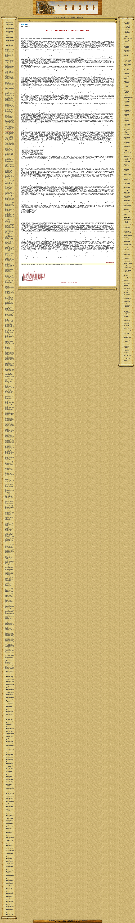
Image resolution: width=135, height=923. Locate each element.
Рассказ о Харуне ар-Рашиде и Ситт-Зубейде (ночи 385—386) (9, 307)
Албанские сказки (9, 35)
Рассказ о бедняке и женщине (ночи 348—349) (9, 272)
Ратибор (125, 278)
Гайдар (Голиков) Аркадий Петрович (127, 104)
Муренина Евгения (127, 239)
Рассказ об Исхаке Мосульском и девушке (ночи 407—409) (9, 368)
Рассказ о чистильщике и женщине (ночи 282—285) (9, 224)
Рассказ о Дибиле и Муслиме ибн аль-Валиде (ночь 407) (9, 365)
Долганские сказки (9, 711)
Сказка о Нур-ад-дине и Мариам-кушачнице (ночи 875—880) (9, 621)
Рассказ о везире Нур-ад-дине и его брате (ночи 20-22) (9, 84)
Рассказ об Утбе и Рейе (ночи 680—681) (9, 535)
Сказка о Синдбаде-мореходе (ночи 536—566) (9, 459)
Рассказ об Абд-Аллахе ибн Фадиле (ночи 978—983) (9, 658)
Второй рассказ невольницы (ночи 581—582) (9, 489)
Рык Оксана (126, 280)
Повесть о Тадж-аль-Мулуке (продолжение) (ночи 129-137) (9, 142)
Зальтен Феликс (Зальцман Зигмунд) (127, 177)
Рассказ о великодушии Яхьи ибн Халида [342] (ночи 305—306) (9, 239)
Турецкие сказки (9, 858)
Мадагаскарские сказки (9, 785)
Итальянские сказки (10, 733)
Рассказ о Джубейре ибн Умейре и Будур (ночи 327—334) (9, 251)
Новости (63, 17)
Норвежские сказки (10, 813)
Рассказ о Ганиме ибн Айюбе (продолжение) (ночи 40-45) (9, 117)
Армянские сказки (9, 669)
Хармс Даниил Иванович (126, 335)
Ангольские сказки (10, 43)
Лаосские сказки (9, 776)
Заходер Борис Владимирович (127, 181)
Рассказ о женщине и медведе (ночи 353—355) (9, 283)
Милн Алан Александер (126, 237)
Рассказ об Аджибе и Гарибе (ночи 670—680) (9, 533)
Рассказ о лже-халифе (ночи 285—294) (9, 226)
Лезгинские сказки (9, 779)
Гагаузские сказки (9, 699)
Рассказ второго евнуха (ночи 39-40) (9, 115)
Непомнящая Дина (127, 246)
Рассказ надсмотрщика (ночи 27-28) (9, 92)
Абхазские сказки (9, 22)
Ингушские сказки (9, 719)
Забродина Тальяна (127, 174)
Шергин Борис (126, 344)
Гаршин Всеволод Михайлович (127, 111)
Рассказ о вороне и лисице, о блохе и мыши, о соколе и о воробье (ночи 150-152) (9, 164)
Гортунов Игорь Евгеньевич (127, 125)
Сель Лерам (126, 292)
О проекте (73, 17)
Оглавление (7, 48)
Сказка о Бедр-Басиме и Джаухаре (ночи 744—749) (9, 574)
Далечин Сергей (127, 135)
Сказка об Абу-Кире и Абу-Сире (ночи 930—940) (9, 642)
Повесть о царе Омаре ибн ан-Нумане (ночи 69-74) (9, 126)
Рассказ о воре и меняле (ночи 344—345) (9, 263)
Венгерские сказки (9, 694)
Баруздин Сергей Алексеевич (127, 53)
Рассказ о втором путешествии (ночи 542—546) (9, 464)
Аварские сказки (9, 24)
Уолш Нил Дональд (127, 326)
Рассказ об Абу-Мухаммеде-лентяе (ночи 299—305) (9, 236)
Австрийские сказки (10, 28)
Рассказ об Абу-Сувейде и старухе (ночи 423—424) (9, 388)
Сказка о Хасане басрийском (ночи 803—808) (9, 591)
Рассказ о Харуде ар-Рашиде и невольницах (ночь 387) (9, 315)
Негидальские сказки (10, 801)
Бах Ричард (126, 55)
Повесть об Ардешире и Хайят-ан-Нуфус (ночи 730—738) (9, 570)
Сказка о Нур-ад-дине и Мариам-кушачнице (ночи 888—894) (9, 627)
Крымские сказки (9, 766)
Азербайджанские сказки (9, 32)
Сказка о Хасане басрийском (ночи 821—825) (9, 599)
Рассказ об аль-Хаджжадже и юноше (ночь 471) (9, 426)
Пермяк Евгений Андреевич (127, 256)
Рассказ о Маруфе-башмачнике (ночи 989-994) (9, 663)
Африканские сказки (10, 674)
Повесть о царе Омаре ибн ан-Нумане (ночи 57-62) (9, 123)
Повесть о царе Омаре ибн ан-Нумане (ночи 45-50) (9, 119)
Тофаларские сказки (10, 855)
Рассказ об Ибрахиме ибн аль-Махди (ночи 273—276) (9, 217)
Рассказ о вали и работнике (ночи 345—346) (9, 265)
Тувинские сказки (9, 856)
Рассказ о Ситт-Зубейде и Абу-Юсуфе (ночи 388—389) (9, 321)
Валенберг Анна (127, 84)
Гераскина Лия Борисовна (126, 115)
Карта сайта (62, 920)
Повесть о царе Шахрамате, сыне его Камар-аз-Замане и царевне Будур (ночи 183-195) (9, 184)
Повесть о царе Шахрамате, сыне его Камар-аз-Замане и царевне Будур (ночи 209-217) (9, 192)
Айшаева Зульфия (127, 25)
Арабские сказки (9, 45)
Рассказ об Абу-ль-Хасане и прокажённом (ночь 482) (9, 441)
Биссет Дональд (127, 69)
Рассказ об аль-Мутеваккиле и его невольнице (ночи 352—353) (9, 280)
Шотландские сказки (10, 898)
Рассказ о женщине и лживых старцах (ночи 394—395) (9, 339)
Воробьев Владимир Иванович (128, 98)
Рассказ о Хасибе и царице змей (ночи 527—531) (9, 456)
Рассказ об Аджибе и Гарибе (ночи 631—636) (9, 523)
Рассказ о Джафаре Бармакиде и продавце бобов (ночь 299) (9, 234)
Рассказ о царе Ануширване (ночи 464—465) (9, 417)
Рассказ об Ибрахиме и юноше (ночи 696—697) (9, 558)
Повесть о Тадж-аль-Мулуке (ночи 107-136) (9, 136)
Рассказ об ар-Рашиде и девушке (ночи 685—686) (9, 542)
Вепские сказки (9, 695)
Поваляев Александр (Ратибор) (128, 264)
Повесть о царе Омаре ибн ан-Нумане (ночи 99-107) (9, 134)
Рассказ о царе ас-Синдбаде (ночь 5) (8, 63)
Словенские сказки (10, 843)
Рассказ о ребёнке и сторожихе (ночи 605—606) (9, 514)
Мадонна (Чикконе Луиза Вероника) (127, 232)
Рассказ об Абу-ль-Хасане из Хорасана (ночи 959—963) (9, 650)
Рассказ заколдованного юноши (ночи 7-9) (9, 68)
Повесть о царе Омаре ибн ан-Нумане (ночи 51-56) (9, 121)
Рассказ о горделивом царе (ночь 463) (9, 411)
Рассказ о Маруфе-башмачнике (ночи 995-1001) (9, 665)
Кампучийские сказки (10, 745)
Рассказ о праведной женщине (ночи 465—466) (9, 419)
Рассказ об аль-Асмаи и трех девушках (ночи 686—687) (9, 544)
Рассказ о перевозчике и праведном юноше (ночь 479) (9, 437)
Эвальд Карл (126, 352)
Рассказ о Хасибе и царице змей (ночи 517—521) (9, 453)
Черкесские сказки (9, 883)
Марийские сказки (9, 790)
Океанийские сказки (10, 815)
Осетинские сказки (9, 820)
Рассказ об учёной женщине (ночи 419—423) (9, 387)
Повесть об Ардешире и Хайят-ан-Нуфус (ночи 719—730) (9, 567)
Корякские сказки (9, 763)
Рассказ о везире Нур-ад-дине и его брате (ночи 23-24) (9, 86)
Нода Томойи (126, 249)
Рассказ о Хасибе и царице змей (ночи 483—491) (9, 443)
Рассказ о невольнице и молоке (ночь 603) (9, 511)
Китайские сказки (9, 757)
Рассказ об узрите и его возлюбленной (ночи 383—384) (9, 299)
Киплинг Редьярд (127, 200)
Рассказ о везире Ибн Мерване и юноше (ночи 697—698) (9, 560)
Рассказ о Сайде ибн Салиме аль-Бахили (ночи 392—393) (9, 335)
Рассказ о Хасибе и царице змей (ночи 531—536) (9, 458)
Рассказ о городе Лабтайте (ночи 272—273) (9, 213)
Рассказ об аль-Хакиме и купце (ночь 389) (9, 323)
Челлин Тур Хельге (127, 337)
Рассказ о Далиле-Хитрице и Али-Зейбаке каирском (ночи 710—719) (9, 565)
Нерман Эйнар (126, 247)
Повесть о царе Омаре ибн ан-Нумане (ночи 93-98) (9, 133)
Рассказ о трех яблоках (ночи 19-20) (9, 82)
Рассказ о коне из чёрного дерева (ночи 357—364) (9, 286)
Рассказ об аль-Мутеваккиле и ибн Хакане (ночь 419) (9, 384)
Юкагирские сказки (10, 911)
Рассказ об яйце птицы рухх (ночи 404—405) (9, 361)
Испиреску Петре (127, 183)
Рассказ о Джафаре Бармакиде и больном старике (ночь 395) (9, 341)
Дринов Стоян (126, 154)
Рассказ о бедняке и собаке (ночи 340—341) (9, 258)
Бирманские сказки (10, 684)
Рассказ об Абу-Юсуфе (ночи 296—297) (9, 229)
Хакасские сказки (9, 877)
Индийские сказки (9, 722)
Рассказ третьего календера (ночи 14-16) (9, 77)
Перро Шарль (126, 258)
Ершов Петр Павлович (126, 165)
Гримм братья (126, 134)
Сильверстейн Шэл (127, 298)
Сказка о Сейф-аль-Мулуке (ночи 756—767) (9, 577)
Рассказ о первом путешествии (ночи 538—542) (9, 461)
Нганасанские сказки (10, 799)
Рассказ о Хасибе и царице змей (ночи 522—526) (9, 454)
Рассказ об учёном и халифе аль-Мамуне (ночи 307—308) (9, 243)
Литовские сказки (9, 781)
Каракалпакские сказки (9, 747)
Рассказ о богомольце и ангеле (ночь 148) (9, 155)
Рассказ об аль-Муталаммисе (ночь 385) (9, 305)
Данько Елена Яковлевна (126, 140)
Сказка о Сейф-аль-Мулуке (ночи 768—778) (9, 579)
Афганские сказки (9, 673)
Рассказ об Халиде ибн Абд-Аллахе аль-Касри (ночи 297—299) (9, 231)
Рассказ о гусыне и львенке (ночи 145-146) (9, 150)
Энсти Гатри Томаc (127, 355)
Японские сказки (9, 914)
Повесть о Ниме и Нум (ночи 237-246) (9, 197)
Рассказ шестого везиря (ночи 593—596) (9, 503)
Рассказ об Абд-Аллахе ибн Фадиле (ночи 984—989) (9, 660)
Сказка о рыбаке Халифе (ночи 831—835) (9, 603)
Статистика (68, 920)
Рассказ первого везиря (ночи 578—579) (9, 482)
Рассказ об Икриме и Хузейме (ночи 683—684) (9, 538)
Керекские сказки (9, 754)
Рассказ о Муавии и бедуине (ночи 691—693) (9, 551)
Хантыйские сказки (10, 878)
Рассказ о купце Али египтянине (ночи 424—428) (9, 394)
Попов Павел (126, 265)
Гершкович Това (127, 118)
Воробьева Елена (127, 99)
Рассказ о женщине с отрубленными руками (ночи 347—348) (9, 269)
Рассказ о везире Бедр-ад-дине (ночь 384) (9, 301)
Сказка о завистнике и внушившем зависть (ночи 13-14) (9, 75)
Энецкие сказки (9, 904)
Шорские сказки (9, 896)
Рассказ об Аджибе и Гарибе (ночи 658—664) (9, 530)
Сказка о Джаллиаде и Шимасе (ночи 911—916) (9, 637)
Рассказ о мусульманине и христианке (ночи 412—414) (9, 377)
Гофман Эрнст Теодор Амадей (127, 127)
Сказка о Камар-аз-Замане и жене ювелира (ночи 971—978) (9, 655)
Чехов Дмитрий (127, 339)
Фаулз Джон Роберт (127, 330)
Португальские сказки (9, 829)
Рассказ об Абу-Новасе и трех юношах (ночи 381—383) (9, 295)
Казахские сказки (9, 739)
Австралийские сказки (9, 26)
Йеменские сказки (9, 736)
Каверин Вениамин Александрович (127, 185)
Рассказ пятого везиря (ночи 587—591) (9, 499)
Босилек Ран (126, 73)
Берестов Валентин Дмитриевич (127, 61)
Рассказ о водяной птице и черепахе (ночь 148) (9, 156)
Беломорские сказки (10, 681)
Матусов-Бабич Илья (128, 235)
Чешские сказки (9, 888)
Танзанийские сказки (10, 850)
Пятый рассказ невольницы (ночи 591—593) (9, 501)
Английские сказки (10, 42)
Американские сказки (10, 40)
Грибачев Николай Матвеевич (127, 132)
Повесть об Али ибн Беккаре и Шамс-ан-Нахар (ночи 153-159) (9, 174)
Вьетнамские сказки (10, 697)
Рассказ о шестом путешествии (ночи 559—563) (9, 474)
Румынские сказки (9, 830)
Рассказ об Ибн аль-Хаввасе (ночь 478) (8, 433)
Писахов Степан (127, 261)
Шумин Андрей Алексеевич (127, 350)
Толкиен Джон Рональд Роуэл (127, 312)
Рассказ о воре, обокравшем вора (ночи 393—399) (9, 348)
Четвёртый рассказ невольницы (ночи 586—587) (9, 497)
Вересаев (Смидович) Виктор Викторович (127, 92)
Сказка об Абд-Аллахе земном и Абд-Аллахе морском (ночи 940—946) (9, 644)
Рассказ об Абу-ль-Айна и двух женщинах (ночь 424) (9, 392)
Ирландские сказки (10, 728)
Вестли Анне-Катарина (126, 95)
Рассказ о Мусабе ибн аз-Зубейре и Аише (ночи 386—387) (9, 312)
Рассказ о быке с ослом (9, 51)
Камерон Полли (127, 189)
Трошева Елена (127, 320)
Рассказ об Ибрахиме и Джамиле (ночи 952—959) (9, 648)
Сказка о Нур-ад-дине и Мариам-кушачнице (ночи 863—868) (9, 616)
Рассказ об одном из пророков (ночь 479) (8, 435)
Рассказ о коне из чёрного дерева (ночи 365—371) (9, 288)
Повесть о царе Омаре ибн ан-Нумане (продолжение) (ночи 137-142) (9, 144)
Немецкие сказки (9, 803)
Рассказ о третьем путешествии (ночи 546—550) (9, 467)
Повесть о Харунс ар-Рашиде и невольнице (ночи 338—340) (9, 256)
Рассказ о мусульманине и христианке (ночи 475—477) (9, 431)
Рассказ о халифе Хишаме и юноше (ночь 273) (9, 215)
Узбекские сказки (9, 864)
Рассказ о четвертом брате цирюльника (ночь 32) (9, 104)
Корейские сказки (9, 761)
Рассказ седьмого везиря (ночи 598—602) (9, 508)
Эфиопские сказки (9, 909)
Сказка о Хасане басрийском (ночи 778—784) (9, 581)
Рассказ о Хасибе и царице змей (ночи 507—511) (9, 449)
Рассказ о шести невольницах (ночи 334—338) (9, 253)
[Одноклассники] (24, 25)
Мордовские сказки (10, 796)
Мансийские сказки (10, 788)
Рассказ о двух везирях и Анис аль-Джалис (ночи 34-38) (9, 109)
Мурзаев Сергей (127, 241)
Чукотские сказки (9, 891)
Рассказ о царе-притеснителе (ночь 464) (9, 413)
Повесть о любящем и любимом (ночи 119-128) (9, 140)
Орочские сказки (9, 818)
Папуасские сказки (9, 823)
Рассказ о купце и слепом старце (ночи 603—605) (9, 513)
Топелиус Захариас (127, 318)
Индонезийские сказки (9, 725)
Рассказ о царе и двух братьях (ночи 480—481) (9, 439)
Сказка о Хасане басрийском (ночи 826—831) (9, 601)
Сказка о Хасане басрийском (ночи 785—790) (9, 583)
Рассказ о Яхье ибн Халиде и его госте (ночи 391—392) (9, 330)
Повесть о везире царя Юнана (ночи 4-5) (9, 62)
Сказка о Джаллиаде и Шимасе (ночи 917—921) (9, 639)
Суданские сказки (9, 845)
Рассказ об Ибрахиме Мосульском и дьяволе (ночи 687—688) (9, 547)
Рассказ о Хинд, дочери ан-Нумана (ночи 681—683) (9, 537)
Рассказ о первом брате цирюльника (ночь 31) (9, 99)
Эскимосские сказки (10, 906)
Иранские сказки (9, 726)
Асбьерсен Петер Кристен (127, 41)
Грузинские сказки (9, 704)
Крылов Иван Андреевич (126, 207)
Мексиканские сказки (10, 791)
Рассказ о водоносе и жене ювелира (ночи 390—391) (9, 327)
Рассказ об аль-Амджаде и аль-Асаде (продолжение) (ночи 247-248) (9, 199)
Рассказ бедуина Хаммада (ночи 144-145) (9, 148)
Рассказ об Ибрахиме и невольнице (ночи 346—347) (9, 267)
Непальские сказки (10, 806)
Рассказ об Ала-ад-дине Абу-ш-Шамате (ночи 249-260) (9, 205)
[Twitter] (23, 25)
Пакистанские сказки (10, 821)
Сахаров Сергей (127, 283)
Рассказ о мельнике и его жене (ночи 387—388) (9, 317)
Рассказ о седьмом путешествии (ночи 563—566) (9, 477)
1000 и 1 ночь (39, 20)
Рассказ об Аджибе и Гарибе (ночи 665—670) (9, 531)
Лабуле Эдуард (127, 211)
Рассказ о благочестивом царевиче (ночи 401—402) (9, 353)
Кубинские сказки (9, 768)
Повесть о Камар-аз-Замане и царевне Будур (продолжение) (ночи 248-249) (9, 202)
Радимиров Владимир (126, 273)
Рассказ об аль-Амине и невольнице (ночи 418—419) (9, 382)
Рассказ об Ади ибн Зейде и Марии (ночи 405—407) (9, 363)
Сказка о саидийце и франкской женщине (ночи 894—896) (9, 629)
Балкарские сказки (9, 676)
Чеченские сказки (9, 886)
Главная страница (55, 17)
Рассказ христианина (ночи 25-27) (8, 90)
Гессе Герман (126, 120)
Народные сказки (24, 20)
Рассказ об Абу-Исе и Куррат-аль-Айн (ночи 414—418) (9, 379)
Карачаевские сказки (10, 749)
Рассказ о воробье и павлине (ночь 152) (8, 172)
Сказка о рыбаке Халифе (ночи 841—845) (9, 607)
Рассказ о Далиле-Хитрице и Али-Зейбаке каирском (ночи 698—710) (9, 562)
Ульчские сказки (9, 869)
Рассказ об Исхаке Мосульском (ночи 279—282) (9, 222)
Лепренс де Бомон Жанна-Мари (127, 220)
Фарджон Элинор (127, 328)
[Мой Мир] (26, 25)
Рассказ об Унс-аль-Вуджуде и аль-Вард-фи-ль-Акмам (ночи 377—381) (9, 292)
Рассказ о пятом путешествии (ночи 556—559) (9, 472)
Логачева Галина (127, 227)
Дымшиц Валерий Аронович (127, 159)
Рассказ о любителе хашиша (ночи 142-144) (9, 146)
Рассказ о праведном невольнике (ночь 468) (9, 422)
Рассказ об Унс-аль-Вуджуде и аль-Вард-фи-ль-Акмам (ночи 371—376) (9, 290)
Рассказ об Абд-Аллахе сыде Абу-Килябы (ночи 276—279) (9, 219)
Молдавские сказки (10, 793)
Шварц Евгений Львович (127, 341)
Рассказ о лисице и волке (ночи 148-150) (9, 158)
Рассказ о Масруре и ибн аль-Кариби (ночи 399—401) (9, 351)
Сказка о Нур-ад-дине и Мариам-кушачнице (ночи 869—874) (9, 619)
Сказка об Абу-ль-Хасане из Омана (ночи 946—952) (9, 647)
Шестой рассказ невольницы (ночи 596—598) (9, 505)
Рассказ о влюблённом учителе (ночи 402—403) (9, 355)
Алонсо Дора (126, 29)
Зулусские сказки (9, 717)
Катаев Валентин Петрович (127, 193)
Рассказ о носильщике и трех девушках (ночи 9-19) (9, 69)
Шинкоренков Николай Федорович (126, 347)
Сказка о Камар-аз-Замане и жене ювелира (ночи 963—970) (9, 653)
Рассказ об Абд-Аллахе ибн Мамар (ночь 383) (9, 297)
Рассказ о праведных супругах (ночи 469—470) (9, 424)
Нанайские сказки (9, 798)
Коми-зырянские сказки (9, 760)
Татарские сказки (9, 851)
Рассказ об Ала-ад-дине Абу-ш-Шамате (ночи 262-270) (9, 208)
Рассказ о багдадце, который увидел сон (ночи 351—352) (9, 277)
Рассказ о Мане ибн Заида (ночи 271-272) (9, 211)
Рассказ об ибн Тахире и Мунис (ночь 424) (9, 390)
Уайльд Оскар (126, 323)
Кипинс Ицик (126, 198)
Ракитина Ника (126, 275)
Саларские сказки (9, 835)
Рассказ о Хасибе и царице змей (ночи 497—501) (9, 446)
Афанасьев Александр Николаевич (127, 44)
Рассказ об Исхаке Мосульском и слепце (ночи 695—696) (9, 555)
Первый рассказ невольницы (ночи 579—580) (9, 484)
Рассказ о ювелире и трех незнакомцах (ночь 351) (9, 275)
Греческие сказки (9, 703)
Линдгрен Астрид (127, 224)
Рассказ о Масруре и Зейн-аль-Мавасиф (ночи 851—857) (9, 611)
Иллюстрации (80, 17)
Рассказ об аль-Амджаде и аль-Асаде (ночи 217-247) (9, 195)
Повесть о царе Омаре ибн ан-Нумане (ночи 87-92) (9, 131)
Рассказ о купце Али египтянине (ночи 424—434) (9, 396)
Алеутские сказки (9, 37)
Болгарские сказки (9, 686)
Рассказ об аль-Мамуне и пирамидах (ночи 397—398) (9, 346)
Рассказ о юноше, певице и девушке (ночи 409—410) (9, 370)
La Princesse (27, 288)
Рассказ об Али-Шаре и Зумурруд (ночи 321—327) (9, 249)
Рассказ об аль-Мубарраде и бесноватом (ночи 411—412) (9, 374)
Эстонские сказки (9, 907)
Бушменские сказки (10, 692)
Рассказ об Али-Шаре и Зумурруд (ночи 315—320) (9, 247)
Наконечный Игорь (127, 244)
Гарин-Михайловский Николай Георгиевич (128, 108)
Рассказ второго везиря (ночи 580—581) (9, 487)
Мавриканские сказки (10, 782)
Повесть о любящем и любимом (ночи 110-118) (9, 138)
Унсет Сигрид (126, 325)
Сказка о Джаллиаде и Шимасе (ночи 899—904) (9, 634)
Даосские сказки (9, 706)
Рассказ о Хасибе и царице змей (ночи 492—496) (9, 444)
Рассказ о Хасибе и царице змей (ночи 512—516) (9, 451)
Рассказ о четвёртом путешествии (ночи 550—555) (9, 469)
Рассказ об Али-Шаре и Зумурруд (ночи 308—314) (9, 245)
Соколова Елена (127, 301)
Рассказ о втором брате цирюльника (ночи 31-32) (9, 101)
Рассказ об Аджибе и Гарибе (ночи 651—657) (9, 528)
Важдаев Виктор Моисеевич (127, 82)
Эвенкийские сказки (10, 899)
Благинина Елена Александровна (127, 71)
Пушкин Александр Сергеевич (127, 271)
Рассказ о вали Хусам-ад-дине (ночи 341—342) (9, 260)
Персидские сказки (10, 825)
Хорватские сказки (9, 880)
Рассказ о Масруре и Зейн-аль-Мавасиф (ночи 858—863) (9, 614)
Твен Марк (126, 308)
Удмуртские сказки (9, 861)
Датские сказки (9, 709)
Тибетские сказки (9, 853)
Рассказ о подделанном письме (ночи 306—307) (9, 241)
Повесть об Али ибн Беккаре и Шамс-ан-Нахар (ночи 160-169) (9, 176)
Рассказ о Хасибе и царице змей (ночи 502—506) (9, 448)
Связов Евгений (127, 288)
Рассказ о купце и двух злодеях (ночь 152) (9, 168)
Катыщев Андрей (127, 194)
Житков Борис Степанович (126, 170)
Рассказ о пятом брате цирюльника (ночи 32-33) (9, 106)
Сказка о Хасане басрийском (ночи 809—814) (9, 594)
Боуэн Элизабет (127, 75)
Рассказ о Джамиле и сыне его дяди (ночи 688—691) (9, 549)
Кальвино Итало (127, 187)
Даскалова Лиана (127, 142)
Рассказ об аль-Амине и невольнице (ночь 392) (9, 333)
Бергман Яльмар (127, 57)
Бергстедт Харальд (127, 58)
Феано (125, 331)
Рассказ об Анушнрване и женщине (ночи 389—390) (9, 325)
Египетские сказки (9, 716)
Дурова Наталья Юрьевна (127, 157)
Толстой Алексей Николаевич (127, 314)
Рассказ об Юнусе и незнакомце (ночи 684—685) (9, 540)
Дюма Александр (127, 161)
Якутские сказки (9, 912)
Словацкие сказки (9, 842)
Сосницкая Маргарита (126, 303)
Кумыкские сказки (9, 769)
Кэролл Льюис (126, 209)
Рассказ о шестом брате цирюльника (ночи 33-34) (9, 107)
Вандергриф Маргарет (126, 86)
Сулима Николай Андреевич (127, 306)
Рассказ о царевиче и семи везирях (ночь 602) (9, 509)
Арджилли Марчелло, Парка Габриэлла (128, 39)
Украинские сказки (9, 868)
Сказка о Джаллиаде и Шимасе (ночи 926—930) (9, 641)
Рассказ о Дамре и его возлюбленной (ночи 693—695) (9, 553)
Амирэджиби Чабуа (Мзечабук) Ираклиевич (127, 31)
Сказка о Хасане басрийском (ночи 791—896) (9, 586)
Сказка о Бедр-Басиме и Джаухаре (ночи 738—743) (9, 572)
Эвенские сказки (9, 901)
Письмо (57, 920)
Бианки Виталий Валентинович (127, 67)
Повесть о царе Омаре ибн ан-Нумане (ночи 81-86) (9, 129)
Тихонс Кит (126, 309)
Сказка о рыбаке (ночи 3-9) (9, 60)
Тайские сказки (9, 848)
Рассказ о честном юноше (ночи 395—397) (9, 344)
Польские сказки (9, 826)
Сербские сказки (9, 838)
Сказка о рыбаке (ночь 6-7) (9, 66)
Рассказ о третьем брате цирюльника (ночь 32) (9, 102)
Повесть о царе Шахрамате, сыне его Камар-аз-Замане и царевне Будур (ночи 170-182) (9, 180)
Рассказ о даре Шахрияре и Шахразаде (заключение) (9, 668)
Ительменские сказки (10, 734)
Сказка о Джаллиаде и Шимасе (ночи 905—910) (9, 636)
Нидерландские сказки (9, 810)
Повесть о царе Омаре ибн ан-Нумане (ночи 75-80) (9, 128)
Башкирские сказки (10, 679)
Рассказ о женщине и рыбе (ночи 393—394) (9, 337)
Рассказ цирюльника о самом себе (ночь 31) (9, 97)
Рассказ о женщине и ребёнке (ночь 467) (8, 421)
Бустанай (125, 78)
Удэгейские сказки (9, 863)
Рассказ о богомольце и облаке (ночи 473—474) (9, 429)
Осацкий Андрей (127, 254)
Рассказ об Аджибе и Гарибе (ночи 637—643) (9, 525)
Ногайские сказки (9, 812)
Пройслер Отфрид (127, 267)
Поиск (68, 17)
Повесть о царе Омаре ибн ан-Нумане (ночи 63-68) (9, 124)
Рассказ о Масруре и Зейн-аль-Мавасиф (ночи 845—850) (9, 609)
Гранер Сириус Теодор (127, 130)
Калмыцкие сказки (9, 741)
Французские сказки (10, 875)
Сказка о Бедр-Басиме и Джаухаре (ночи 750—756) (9, 575)
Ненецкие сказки (9, 804)
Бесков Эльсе (126, 62)
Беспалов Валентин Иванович (127, 65)
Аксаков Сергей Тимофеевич (127, 27)
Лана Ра (125, 214)
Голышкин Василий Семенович (127, 122)
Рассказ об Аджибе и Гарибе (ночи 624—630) (9, 521)
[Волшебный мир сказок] (67, 15)
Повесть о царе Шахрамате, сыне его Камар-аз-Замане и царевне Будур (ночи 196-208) (9, 188)
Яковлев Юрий (127, 360)
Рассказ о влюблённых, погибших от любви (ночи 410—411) (9, 372)
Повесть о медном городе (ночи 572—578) (9, 481)
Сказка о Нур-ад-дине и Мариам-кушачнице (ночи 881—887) (9, 624)
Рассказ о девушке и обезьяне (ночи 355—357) (9, 284)
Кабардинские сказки (10, 738)
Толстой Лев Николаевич (127, 317)
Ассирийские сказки (10, 671)
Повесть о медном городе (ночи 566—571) (9, 479)
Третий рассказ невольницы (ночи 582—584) (9, 493)
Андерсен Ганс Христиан (126, 36)
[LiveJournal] (27, 25)
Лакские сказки (9, 774)
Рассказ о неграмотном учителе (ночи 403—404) (9, 358)
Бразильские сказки (10, 689)
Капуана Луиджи (127, 190)
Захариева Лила (127, 179)
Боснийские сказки (10, 687)
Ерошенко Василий (127, 162)
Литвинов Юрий (127, 225)
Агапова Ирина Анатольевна (127, 23)
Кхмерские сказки (9, 773)
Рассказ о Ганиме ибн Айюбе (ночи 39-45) (9, 112)
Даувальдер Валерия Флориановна (128, 144)
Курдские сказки (9, 771)
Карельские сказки (9, 751)
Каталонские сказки (10, 752)
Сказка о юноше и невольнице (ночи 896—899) (9, 632)
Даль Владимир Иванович (127, 138)
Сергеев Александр (127, 296)
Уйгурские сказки (9, 866)
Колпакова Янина (127, 205)
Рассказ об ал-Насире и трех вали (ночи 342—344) (9, 261)
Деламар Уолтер (127, 146)
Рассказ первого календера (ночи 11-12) (9, 71)
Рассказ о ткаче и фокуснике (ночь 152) (9, 170)
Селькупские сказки (10, 837)
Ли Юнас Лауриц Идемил (127, 222)
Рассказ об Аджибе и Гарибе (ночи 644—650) (9, 526)
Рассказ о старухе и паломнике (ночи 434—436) (9, 399)
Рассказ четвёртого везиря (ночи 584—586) (9, 495)
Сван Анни (126, 285)
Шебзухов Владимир (128, 343)
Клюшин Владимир (127, 203)
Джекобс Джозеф (127, 148)
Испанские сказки (9, 731)
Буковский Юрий (127, 76)
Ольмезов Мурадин (127, 252)
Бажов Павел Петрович (126, 47)
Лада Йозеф (126, 212)
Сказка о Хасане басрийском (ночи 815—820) (9, 596)
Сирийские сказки (9, 840)
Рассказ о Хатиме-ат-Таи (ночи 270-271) (9, 210)
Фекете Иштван (127, 333)
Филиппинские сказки (9, 872)
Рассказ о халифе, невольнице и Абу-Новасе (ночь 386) (9, 310)
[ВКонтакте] (21, 25)
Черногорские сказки (10, 885)
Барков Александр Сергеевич (127, 51)
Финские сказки (9, 873)
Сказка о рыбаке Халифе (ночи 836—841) (9, 605)
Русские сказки (9, 832)
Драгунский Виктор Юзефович (127, 152)
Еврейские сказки (9, 714)
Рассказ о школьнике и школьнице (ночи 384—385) (9, 303)
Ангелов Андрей (127, 34)
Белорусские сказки (10, 682)
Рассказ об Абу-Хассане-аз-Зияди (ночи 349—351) (9, 273)
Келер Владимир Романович (127, 197)
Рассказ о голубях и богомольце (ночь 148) (9, 153)
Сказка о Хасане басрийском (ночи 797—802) (9, 588)
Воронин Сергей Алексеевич (127, 102)
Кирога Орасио (127, 202)
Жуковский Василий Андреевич (128, 172)
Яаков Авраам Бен (127, 358)
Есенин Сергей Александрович (127, 167)
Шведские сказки (9, 893)
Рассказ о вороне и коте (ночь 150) (30, 280)
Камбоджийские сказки (9, 743)
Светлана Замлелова (128, 286)
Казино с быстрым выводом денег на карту (79, 920)
